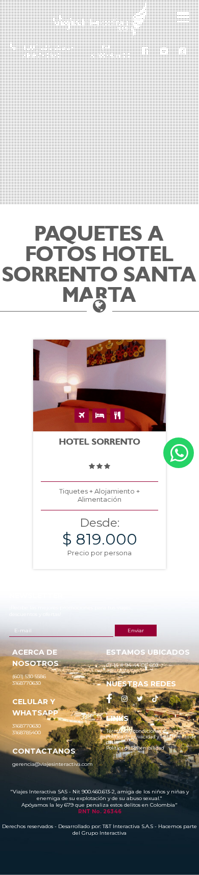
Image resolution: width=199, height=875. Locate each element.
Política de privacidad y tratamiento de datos (151, 739)
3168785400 (110, 55)
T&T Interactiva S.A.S (128, 826)
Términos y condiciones (133, 731)
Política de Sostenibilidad (135, 748)
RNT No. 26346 (99, 811)
